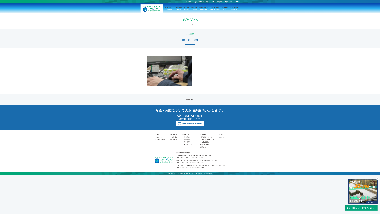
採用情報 (225, 8)
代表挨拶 (187, 139)
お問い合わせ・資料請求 (191, 124)
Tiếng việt (219, 1)
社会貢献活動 (203, 8)
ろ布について (169, 8)
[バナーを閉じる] (377, 178)
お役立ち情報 (215, 8)
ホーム (158, 134)
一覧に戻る (190, 99)
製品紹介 (179, 8)
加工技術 (174, 137)
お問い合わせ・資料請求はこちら (363, 208)
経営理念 (187, 137)
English (211, 1)
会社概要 (187, 142)
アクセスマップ (200, 1)
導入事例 (187, 8)
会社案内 (194, 8)
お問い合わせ (234, 8)
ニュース (190, 1)
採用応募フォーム (206, 137)
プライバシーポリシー (207, 139)
